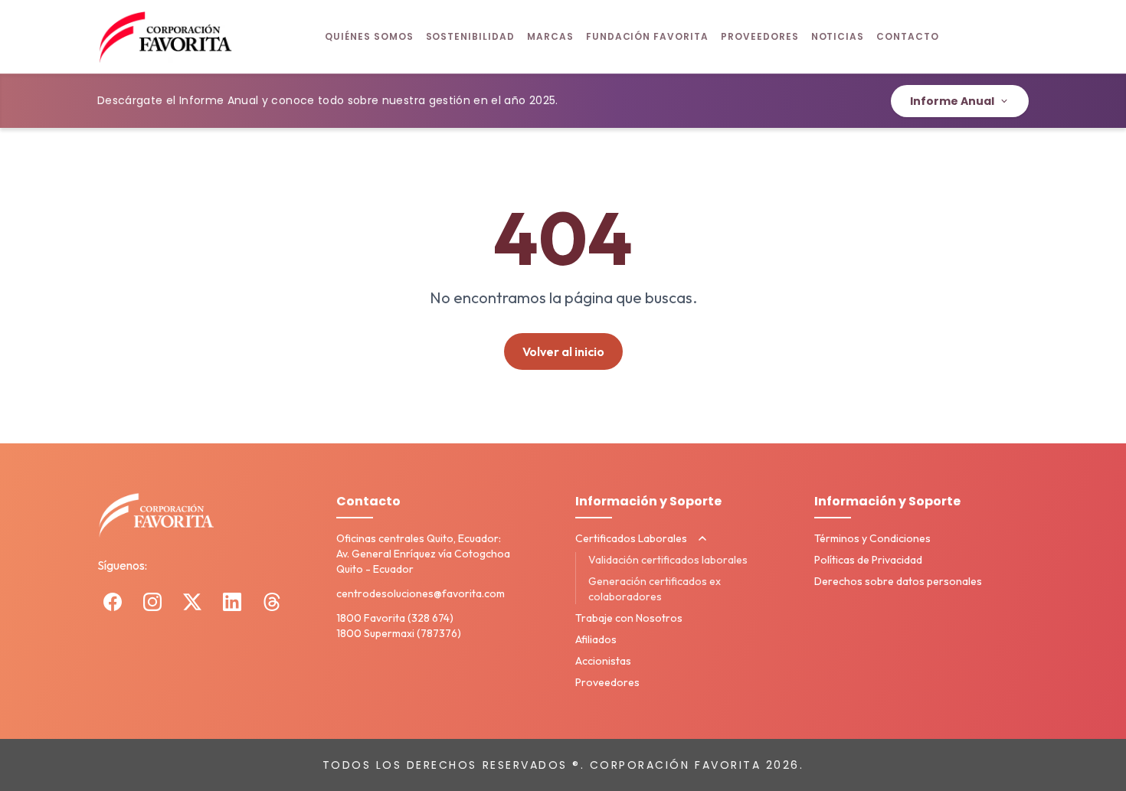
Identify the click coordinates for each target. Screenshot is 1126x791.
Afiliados (596, 639)
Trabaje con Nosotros (628, 618)
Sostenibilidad (470, 36)
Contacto (907, 36)
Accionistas (603, 661)
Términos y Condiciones (872, 538)
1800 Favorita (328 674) (394, 618)
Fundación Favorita (647, 36)
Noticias (838, 36)
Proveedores (760, 36)
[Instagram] (152, 602)
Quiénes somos (369, 36)
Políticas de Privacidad (868, 560)
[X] (192, 602)
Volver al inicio (563, 351)
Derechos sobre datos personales (898, 581)
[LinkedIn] (232, 602)
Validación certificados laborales (668, 560)
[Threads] (272, 602)
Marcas (550, 36)
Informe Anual (952, 101)
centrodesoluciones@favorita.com (420, 593)
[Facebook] (112, 602)
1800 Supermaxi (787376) (398, 633)
